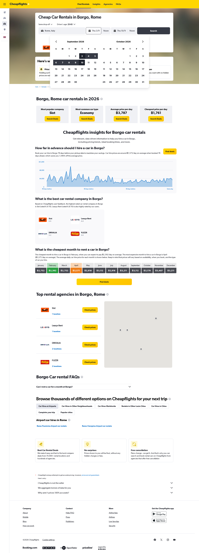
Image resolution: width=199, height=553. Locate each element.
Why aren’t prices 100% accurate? (53, 492)
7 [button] (62, 62)
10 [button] (82, 62)
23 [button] (75, 75)
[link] (52, 118)
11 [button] (88, 62)
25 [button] (88, 75)
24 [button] (82, 75)
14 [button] (62, 69)
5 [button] (95, 56)
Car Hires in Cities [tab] (159, 406)
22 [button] (69, 75)
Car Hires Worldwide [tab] (107, 406)
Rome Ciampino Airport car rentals (97, 426)
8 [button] (69, 62)
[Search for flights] (4, 12)
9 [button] (75, 62)
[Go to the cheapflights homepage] (20, 4)
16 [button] (75, 69)
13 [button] (56, 69)
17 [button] (82, 69)
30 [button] (75, 82)
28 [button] (62, 82)
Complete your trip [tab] (47, 412)
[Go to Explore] (4, 29)
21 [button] (62, 75)
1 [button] (69, 56)
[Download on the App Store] (159, 520)
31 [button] (143, 82)
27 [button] (56, 82)
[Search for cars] (4, 23)
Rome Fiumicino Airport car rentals (52, 426)
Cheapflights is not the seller (51, 483)
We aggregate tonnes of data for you (54, 488)
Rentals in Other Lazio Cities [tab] (134, 406)
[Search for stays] (4, 18)
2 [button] (75, 56)
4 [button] (88, 56)
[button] (5, 4)
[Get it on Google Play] (159, 513)
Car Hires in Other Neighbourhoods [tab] (77, 406)
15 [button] (69, 69)
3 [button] (82, 56)
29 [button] (69, 82)
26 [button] (95, 75)
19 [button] (95, 69)
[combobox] (45, 24)
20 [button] (56, 75)
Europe (44, 87)
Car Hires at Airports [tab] (47, 406)
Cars (36, 87)
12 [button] (95, 62)
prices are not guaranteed (90, 475)
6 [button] (56, 62)
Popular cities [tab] (66, 412)
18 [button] (88, 69)
